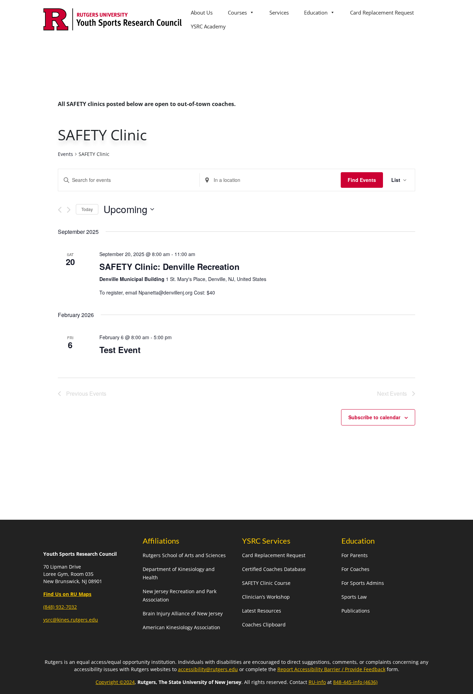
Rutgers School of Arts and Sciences (184, 555)
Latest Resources (261, 610)
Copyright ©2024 (115, 682)
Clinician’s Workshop (266, 597)
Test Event (120, 349)
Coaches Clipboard (264, 624)
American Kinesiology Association (181, 627)
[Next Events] (69, 210)
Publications (355, 610)
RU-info (317, 682)
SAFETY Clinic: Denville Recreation (169, 266)
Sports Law (354, 597)
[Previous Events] (60, 210)
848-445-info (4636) (355, 682)
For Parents (354, 555)
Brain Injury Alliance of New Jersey (183, 613)
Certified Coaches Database (274, 569)
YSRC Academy (208, 26)
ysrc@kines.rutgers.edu (70, 619)
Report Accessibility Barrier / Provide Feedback (331, 669)
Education (316, 12)
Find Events (362, 179)
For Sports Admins (362, 583)
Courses (237, 12)
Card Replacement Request (382, 12)
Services (279, 12)
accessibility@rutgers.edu (208, 669)
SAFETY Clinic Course (266, 583)
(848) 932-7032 (60, 607)
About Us (202, 12)
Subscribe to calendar (374, 417)
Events (65, 154)
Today (87, 209)
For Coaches (355, 569)
